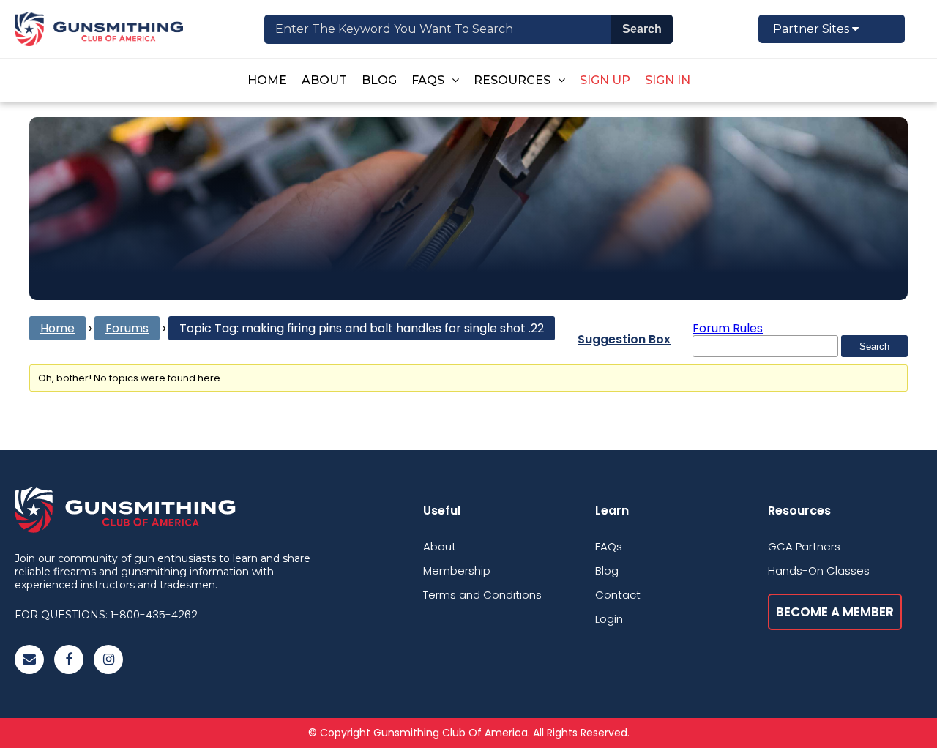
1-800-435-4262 (154, 614)
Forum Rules (728, 328)
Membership (456, 570)
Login (609, 619)
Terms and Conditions (482, 594)
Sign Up (605, 80)
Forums (127, 328)
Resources (512, 80)
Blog (379, 80)
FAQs (427, 80)
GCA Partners (804, 546)
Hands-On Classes (819, 570)
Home (267, 80)
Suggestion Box (624, 339)
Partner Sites (812, 29)
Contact (618, 594)
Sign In (667, 80)
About (324, 80)
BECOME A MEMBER (835, 612)
